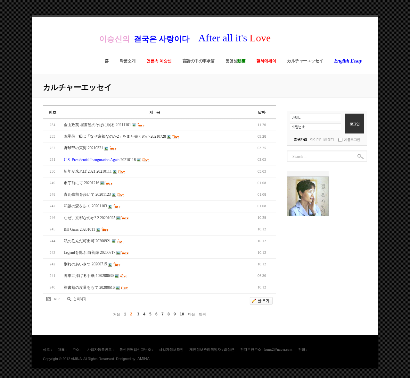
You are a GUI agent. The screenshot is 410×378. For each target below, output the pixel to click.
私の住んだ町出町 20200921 (88, 241)
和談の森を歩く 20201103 (86, 206)
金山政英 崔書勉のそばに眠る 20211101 (98, 125)
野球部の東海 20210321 (84, 148)
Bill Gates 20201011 (80, 229)
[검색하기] (76, 299)
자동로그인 (352, 140)
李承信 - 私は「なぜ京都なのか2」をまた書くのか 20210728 (115, 136)
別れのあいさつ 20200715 (86, 264)
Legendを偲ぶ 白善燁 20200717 (90, 252)
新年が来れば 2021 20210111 (88, 171)
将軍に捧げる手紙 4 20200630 (89, 275)
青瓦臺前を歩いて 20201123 (88, 194)
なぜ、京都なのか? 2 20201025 (90, 218)
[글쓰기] (261, 301)
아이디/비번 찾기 (322, 139)
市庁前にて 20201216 (82, 183)
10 (182, 314)
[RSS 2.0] (55, 299)
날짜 (262, 112)
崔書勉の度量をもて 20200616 (90, 287)
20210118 (100, 160)
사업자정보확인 (171, 349)
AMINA (143, 359)
